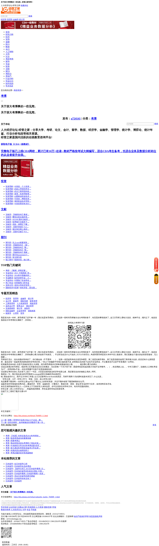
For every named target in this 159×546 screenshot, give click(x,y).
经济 (7, 37)
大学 (7, 54)
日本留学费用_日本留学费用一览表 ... (29, 474)
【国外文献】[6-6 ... (20, 232)
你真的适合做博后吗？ (20, 450)
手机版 (33, 510)
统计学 (22, 19)
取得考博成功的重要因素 (21, 438)
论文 (7, 56)
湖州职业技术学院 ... (22, 201)
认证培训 (13, 507)
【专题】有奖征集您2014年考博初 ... (25, 436)
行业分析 (9, 79)
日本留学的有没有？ (22, 479)
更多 (154, 425)
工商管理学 (10, 303)
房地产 (8, 76)
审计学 (19, 308)
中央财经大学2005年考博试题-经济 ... (26, 446)
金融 (7, 42)
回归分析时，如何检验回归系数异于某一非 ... (26, 422)
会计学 (8, 301)
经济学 (4, 19)
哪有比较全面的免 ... (20, 217)
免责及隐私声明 (95, 516)
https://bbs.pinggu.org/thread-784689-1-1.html (31, 416)
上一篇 (4, 420)
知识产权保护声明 (81, 516)
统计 (7, 44)
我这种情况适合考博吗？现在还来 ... (25, 443)
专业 (7, 64)
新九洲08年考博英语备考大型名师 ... (25, 448)
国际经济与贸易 (12, 288)
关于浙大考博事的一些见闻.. (22, 492)
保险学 (27, 308)
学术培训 (9, 86)
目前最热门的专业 (21, 283)
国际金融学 (10, 311)
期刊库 (8, 243)
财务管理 (33, 301)
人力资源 (39, 507)
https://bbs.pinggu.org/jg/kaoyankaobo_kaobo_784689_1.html (37, 497)
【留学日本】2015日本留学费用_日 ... (29, 469)
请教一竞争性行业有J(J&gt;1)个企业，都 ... (25, 420)
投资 (7, 66)
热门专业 (9, 283)
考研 (7, 270)
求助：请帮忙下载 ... (20, 224)
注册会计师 (22, 507)
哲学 (22, 313)
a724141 (76, 118)
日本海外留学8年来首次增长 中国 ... (29, 471)
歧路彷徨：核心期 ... (22, 260)
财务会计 (20, 306)
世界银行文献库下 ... (20, 222)
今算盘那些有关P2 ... (22, 204)
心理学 (16, 313)
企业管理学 (21, 311)
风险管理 (33, 303)
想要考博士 (15, 441)
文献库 (8, 215)
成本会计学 (10, 306)
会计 (7, 49)
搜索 (30, 16)
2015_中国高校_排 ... (22, 273)
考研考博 (9, 59)
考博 (94, 118)
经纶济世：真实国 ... (28, 288)
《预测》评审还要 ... (19, 270)
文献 (7, 69)
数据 (7, 47)
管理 (7, 39)
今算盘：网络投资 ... (22, 199)
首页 (7, 32)
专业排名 (9, 273)
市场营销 (31, 507)
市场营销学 (10, 308)
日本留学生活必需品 (22, 466)
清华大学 (9, 285)
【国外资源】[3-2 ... (20, 227)
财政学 (16, 301)
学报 (54, 507)
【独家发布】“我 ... (20, 247)
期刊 (7, 71)
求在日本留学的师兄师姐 (24, 476)
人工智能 (9, 52)
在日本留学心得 (20, 464)
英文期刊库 (17, 257)
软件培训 (9, 83)
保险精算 (31, 311)
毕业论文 (9, 81)
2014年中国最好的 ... (22, 275)
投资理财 (9, 186)
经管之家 (9, 34)
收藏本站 (24, 5)
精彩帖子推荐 (9, 425)
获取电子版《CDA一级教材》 (15, 144)
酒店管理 (30, 306)
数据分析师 (5, 510)
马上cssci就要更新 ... (20, 243)
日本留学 (9, 464)
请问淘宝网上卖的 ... (20, 229)
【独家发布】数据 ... (20, 215)
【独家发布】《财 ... (20, 245)
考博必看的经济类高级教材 (22, 453)
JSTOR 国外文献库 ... (21, 219)
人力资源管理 (22, 303)
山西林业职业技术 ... (22, 196)
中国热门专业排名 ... (22, 280)
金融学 (16, 19)
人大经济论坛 (16, 510)
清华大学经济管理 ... (22, 285)
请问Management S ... (20, 255)
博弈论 (8, 74)
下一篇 (4, 422)
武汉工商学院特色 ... (22, 191)
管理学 (10, 19)
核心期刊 (9, 260)
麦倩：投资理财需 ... (22, 194)
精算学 (8, 313)
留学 (7, 61)
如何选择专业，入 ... (22, 278)
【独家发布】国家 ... (20, 252)
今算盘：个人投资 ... (22, 186)
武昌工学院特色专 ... (22, 189)
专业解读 (9, 278)
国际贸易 (24, 301)
